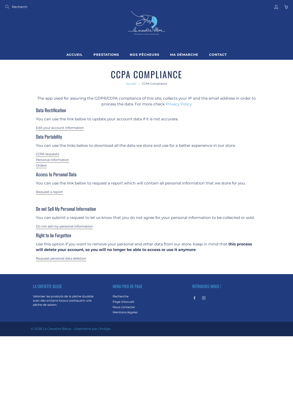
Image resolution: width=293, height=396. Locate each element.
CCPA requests (47, 154)
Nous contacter (124, 307)
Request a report (49, 192)
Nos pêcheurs (144, 55)
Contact (218, 55)
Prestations (106, 55)
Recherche (121, 296)
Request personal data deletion (61, 258)
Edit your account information (60, 128)
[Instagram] (203, 297)
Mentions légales (125, 312)
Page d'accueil (123, 302)
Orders (41, 165)
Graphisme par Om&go (92, 329)
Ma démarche (184, 55)
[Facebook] (194, 297)
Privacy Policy (179, 104)
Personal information (52, 160)
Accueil (74, 55)
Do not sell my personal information (64, 226)
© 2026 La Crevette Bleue (51, 329)
